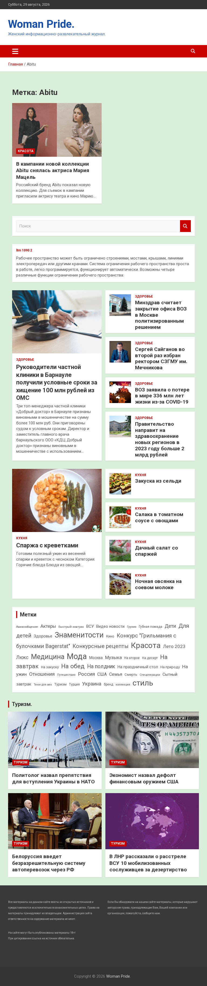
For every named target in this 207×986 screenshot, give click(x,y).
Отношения (42, 674)
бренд (108, 684)
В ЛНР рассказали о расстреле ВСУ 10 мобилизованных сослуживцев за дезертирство (148, 863)
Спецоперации (150, 675)
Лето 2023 (174, 646)
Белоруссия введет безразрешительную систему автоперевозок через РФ (48, 863)
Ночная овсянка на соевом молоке (158, 584)
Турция (74, 684)
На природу (170, 667)
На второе (132, 658)
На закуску (50, 667)
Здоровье (25, 359)
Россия (86, 674)
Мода (77, 656)
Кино (110, 636)
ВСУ (90, 626)
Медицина (47, 657)
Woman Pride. (41, 24)
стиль (143, 682)
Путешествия (66, 675)
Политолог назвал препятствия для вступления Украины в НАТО (53, 778)
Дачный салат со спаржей (156, 551)
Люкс (22, 657)
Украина (91, 684)
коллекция (123, 684)
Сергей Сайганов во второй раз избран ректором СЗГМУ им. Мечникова (161, 358)
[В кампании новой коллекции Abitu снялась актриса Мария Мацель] (57, 130)
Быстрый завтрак (71, 627)
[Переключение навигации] (15, 51)
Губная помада (150, 627)
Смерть (131, 675)
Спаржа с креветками (47, 545)
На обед (73, 666)
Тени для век (43, 684)
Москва (96, 658)
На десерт (150, 658)
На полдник (101, 666)
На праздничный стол (138, 666)
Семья (115, 674)
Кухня (21, 538)
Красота (25, 151)
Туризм (60, 684)
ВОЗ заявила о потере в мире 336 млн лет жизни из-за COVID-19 (162, 396)
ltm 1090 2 (24, 250)
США (102, 674)
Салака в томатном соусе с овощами (159, 517)
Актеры (48, 626)
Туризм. (22, 704)
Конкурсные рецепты (101, 646)
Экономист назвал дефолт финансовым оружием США (143, 778)
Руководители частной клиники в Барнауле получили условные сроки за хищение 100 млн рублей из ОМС (56, 382)
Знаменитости (79, 635)
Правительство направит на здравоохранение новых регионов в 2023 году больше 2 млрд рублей (159, 439)
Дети (170, 626)
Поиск (185, 226)
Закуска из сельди (158, 481)
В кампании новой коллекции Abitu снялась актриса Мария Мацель (52, 170)
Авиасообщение (27, 627)
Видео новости (110, 626)
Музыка (113, 657)
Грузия (131, 627)
